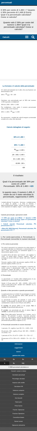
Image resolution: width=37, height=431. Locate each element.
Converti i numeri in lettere (18, 371)
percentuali (6, 2)
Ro (14, 363)
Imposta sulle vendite (18, 382)
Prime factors (18, 406)
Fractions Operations (18, 413)
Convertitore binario (18, 417)
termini (18, 351)
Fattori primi (18, 402)
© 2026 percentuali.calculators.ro (18, 367)
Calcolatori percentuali (18, 375)
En (14, 359)
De (4, 359)
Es (23, 359)
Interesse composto (18, 390)
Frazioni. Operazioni (18, 409)
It (4, 363)
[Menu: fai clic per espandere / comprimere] (27, 36)
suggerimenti (19, 347)
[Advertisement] (18, 60)
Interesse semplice (18, 394)
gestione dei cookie (18, 355)
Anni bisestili (18, 398)
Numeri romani (18, 421)
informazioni (18, 344)
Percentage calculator (18, 378)
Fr (32, 359)
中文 (23, 363)
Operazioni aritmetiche (18, 425)
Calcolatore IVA (18, 386)
